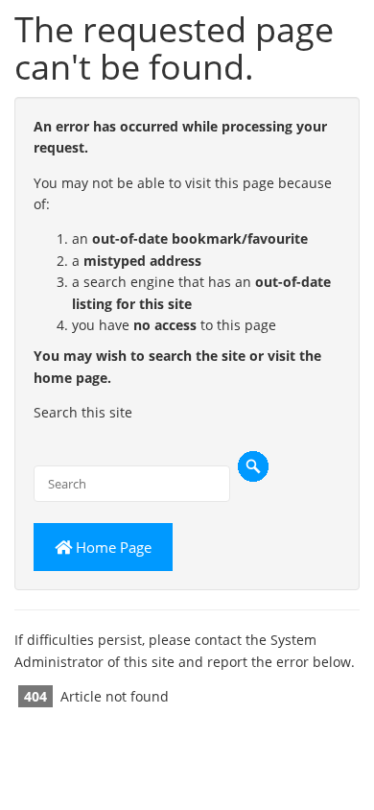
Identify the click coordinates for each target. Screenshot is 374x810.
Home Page (112, 547)
